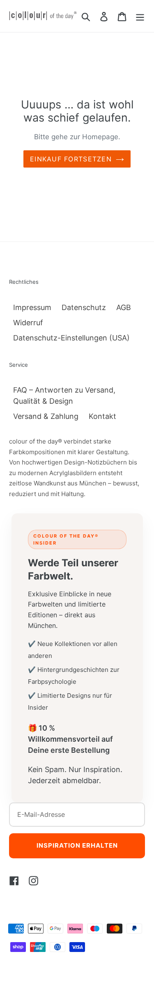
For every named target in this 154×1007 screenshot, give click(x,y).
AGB (123, 307)
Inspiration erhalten (77, 845)
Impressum (32, 307)
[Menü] (140, 16)
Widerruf (28, 322)
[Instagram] (33, 880)
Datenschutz (84, 307)
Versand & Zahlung (45, 416)
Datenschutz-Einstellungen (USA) (71, 337)
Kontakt (102, 416)
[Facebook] (14, 880)
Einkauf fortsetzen (71, 159)
